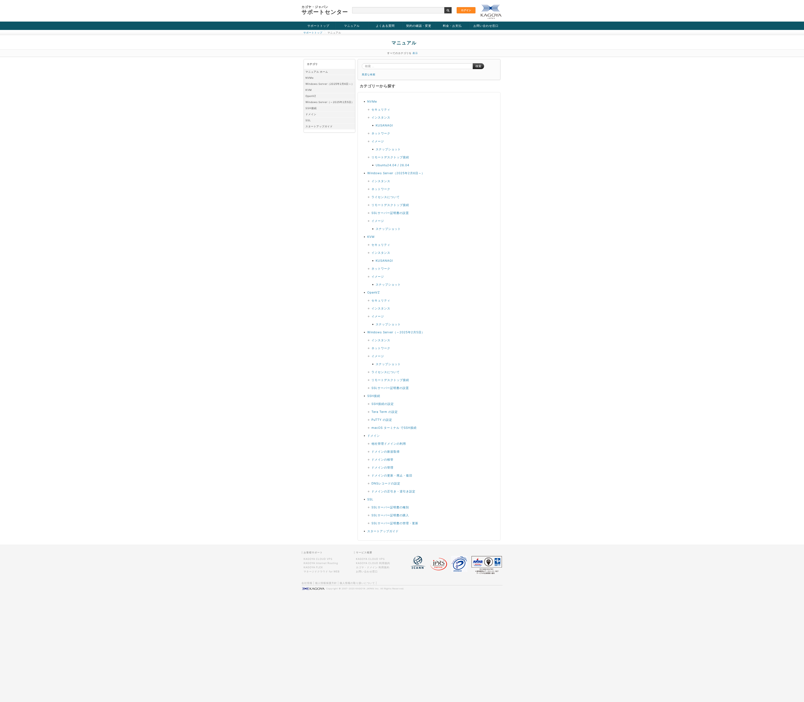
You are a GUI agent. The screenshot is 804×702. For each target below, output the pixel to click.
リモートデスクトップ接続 (390, 157)
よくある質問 (385, 25)
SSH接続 (311, 108)
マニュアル (352, 25)
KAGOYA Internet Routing (321, 563)
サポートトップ (318, 25)
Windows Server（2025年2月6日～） (329, 83)
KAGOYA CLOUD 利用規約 (373, 563)
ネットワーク (380, 133)
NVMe (309, 77)
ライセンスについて (385, 197)
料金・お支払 (452, 25)
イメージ (377, 141)
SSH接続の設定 (382, 404)
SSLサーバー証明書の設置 (390, 213)
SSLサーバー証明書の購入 (390, 515)
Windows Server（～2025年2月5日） (329, 102)
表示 (415, 53)
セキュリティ (380, 109)
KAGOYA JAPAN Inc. (368, 588)
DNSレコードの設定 (385, 483)
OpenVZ (310, 96)
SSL (308, 120)
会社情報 (307, 583)
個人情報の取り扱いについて (357, 583)
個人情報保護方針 (326, 583)
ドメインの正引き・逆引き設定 (393, 491)
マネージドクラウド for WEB (322, 571)
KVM (308, 89)
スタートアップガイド (319, 126)
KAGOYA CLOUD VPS (318, 558)
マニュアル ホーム (316, 71)
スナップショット (388, 149)
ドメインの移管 (382, 459)
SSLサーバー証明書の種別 (390, 507)
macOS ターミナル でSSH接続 (394, 427)
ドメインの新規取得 (385, 451)
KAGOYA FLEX (313, 567)
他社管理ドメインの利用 (388, 443)
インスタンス (380, 117)
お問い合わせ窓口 (486, 25)
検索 (478, 66)
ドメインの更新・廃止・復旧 (391, 475)
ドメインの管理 (382, 467)
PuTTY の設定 (381, 419)
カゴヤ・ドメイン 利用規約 (372, 567)
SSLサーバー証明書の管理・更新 (394, 523)
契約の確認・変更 (418, 25)
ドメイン (310, 114)
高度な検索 (368, 74)
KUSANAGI (384, 125)
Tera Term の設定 (384, 411)
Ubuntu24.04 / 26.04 (392, 165)
